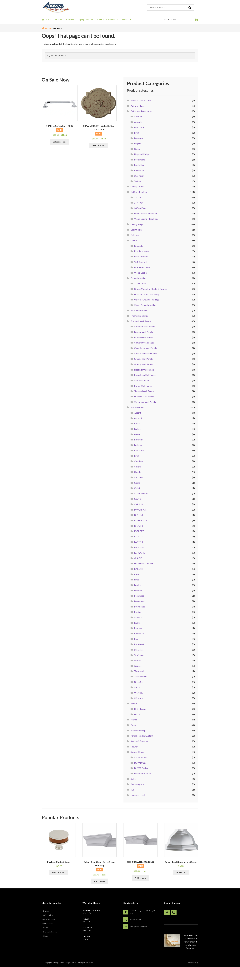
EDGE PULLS (140, 520)
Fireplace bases (141, 251)
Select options (59, 142)
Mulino (137, 612)
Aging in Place (85, 19)
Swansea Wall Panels (144, 396)
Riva (136, 639)
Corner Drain (140, 757)
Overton (138, 617)
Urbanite (138, 682)
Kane (136, 574)
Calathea (138, 461)
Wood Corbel (140, 272)
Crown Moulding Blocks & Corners (150, 289)
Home (47, 19)
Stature (137, 181)
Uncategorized (138, 795)
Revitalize (139, 170)
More (125, 19)
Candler (138, 472)
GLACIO (138, 558)
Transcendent (140, 676)
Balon (137, 434)
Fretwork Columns (139, 315)
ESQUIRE (138, 525)
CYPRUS (138, 504)
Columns (135, 235)
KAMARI (138, 568)
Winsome (138, 698)
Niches (134, 719)
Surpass (138, 665)
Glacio (137, 149)
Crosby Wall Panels (143, 358)
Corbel (134, 240)
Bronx (137, 132)
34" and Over (140, 208)
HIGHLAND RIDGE (143, 563)
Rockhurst (139, 644)
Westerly (138, 692)
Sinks (133, 779)
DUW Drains (140, 762)
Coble (137, 482)
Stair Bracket (140, 262)
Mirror (58, 19)
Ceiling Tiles (136, 229)
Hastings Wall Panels (144, 369)
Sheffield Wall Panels (144, 391)
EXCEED (138, 536)
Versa (137, 687)
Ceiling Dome (137, 186)
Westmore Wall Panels (145, 402)
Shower (70, 19)
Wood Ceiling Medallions (146, 218)
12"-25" (138, 197)
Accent (137, 412)
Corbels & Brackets (107, 19)
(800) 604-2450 (135, 920)
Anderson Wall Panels (144, 326)
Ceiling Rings (137, 224)
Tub (132, 789)
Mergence (139, 595)
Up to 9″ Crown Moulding (146, 299)
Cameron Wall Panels (144, 342)
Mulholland (139, 165)
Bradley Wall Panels (143, 337)
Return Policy (193, 962)
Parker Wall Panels (143, 385)
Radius (137, 622)
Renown (138, 628)
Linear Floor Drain (142, 773)
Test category (137, 784)
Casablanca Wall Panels (145, 348)
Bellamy (138, 445)
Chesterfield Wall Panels (145, 353)
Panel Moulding (138, 730)
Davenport (139, 138)
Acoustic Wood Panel (141, 100)
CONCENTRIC (141, 493)
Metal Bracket (141, 256)
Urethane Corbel (142, 267)
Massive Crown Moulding (146, 294)
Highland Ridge (141, 154)
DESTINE (138, 515)
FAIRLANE (139, 552)
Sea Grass (138, 649)
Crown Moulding (139, 278)
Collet (137, 488)
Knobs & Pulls (137, 407)
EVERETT (139, 531)
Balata (137, 423)
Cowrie (137, 498)
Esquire (137, 143)
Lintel (136, 579)
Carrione (138, 477)
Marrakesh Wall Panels (145, 375)
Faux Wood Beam (139, 310)
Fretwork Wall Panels (141, 321)
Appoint (138, 116)
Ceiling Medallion (139, 192)
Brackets (138, 245)
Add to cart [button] (99, 881)
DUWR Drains (141, 768)
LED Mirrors (140, 708)
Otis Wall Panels (142, 380)
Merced (138, 590)
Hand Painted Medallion (145, 213)
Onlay (133, 725)
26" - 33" (138, 202)
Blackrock (139, 127)
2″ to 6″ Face (140, 283)
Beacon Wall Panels (143, 332)
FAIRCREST (140, 547)
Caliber (137, 466)
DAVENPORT (141, 509)
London (137, 585)
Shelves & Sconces (139, 741)
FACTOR (138, 542)
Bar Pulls (138, 439)
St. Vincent (139, 175)
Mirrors (138, 714)
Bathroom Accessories (141, 111)
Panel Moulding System (142, 735)
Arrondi (138, 122)
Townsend (139, 671)
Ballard (137, 429)
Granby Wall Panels (143, 364)
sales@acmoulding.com (138, 926)
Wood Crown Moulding (145, 305)
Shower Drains (137, 752)
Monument (139, 159)
